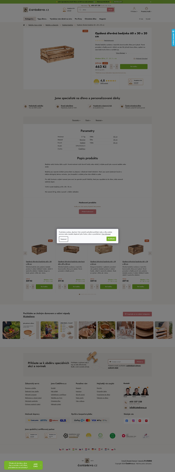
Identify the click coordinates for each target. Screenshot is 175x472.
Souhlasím (111, 239)
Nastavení (64, 239)
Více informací (106, 234)
